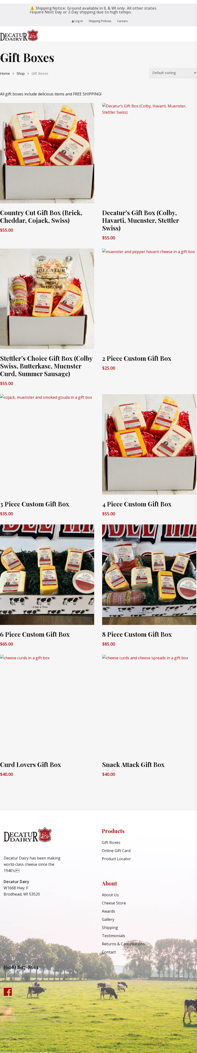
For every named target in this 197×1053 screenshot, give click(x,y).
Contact (109, 952)
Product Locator (116, 858)
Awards (108, 911)
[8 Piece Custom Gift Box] (149, 574)
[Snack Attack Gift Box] (149, 705)
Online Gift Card (116, 850)
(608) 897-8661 (21, 967)
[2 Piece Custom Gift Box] (149, 299)
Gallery (108, 919)
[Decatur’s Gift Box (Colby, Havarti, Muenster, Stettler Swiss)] (149, 153)
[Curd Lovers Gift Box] (47, 705)
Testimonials (113, 935)
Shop (21, 73)
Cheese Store (114, 903)
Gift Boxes (111, 842)
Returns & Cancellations (123, 944)
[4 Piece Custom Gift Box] (149, 444)
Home (5, 73)
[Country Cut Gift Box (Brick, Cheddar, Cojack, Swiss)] (47, 153)
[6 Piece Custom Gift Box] (47, 574)
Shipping (110, 927)
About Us (110, 894)
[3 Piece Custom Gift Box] (47, 444)
